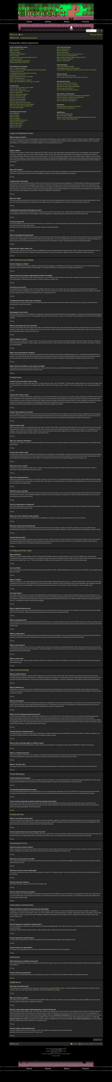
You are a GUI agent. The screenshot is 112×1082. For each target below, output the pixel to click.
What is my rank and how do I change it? (21, 80)
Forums (85, 21)
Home (29, 21)
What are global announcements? (19, 120)
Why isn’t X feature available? (64, 115)
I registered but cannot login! (17, 54)
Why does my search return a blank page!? (68, 86)
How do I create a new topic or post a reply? (21, 87)
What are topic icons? (16, 127)
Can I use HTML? (14, 115)
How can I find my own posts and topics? (68, 89)
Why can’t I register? (15, 52)
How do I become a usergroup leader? (67, 55)
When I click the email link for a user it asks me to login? (25, 81)
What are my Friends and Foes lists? (66, 75)
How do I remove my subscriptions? (66, 100)
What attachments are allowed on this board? (69, 106)
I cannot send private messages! (65, 66)
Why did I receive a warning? (17, 101)
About (67, 21)
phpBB (98, 316)
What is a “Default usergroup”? (65, 59)
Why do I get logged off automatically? (20, 60)
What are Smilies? (15, 116)
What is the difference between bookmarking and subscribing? (73, 95)
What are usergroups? (63, 52)
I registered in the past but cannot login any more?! (23, 57)
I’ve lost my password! (16, 59)
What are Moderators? (63, 50)
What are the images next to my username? (21, 76)
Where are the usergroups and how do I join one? (70, 54)
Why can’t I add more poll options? (19, 94)
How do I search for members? (65, 88)
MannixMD (59, 1049)
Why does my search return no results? (67, 84)
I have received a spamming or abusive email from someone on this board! (76, 69)
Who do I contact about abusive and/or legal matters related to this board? (76, 117)
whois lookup (41, 1013)
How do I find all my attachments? (66, 108)
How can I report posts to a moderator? (20, 102)
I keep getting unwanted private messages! (68, 68)
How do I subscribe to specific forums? (67, 99)
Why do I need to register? (17, 49)
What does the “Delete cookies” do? (19, 62)
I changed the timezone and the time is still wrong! (23, 73)
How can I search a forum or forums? (67, 83)
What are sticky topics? (16, 123)
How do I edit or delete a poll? (18, 95)
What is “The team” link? (63, 60)
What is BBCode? (14, 113)
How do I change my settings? (18, 68)
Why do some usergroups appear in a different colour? (71, 57)
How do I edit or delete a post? (18, 89)
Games (48, 21)
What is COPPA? (14, 50)
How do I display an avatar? (17, 78)
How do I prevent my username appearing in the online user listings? (28, 69)
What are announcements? (17, 121)
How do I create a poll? (16, 92)
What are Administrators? (63, 49)
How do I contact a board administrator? (67, 119)
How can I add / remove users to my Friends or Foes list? (72, 77)
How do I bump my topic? (17, 107)
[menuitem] (20, 34)
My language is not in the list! (17, 74)
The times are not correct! (17, 71)
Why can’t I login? (14, 55)
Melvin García (62, 1048)
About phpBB (46, 990)
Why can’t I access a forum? (17, 97)
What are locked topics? (16, 125)
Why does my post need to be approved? (21, 106)
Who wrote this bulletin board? (65, 114)
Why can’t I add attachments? (18, 99)
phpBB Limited (59, 988)
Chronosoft (56, 10)
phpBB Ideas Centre (90, 999)
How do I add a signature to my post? (20, 90)
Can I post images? (15, 118)
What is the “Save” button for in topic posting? (22, 104)
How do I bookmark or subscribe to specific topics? (70, 97)
